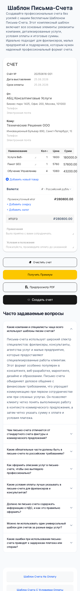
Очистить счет (42, 262)
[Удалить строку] (74, 157)
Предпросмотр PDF (42, 289)
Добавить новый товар (24, 179)
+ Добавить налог (18, 209)
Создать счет (42, 302)
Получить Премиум (40, 276)
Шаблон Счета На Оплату (40, 579)
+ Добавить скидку (19, 204)
